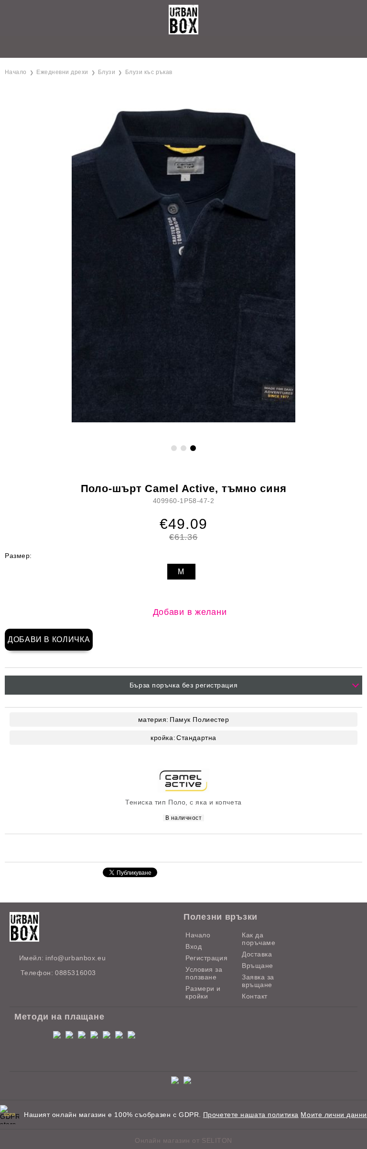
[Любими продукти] (172, 47)
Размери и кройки (203, 992)
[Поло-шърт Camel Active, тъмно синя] (183, 420)
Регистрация (206, 958)
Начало (16, 72)
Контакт (255, 996)
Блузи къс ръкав (149, 72)
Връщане (257, 965)
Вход (193, 946)
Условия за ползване (204, 973)
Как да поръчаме (258, 938)
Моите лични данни (334, 1114)
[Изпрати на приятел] (155, 847)
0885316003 (75, 973)
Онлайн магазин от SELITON (183, 1140)
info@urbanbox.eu (75, 958)
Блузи (106, 72)
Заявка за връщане (258, 980)
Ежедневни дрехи (62, 72)
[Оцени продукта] (193, 847)
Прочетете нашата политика (251, 1114)
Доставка (257, 954)
